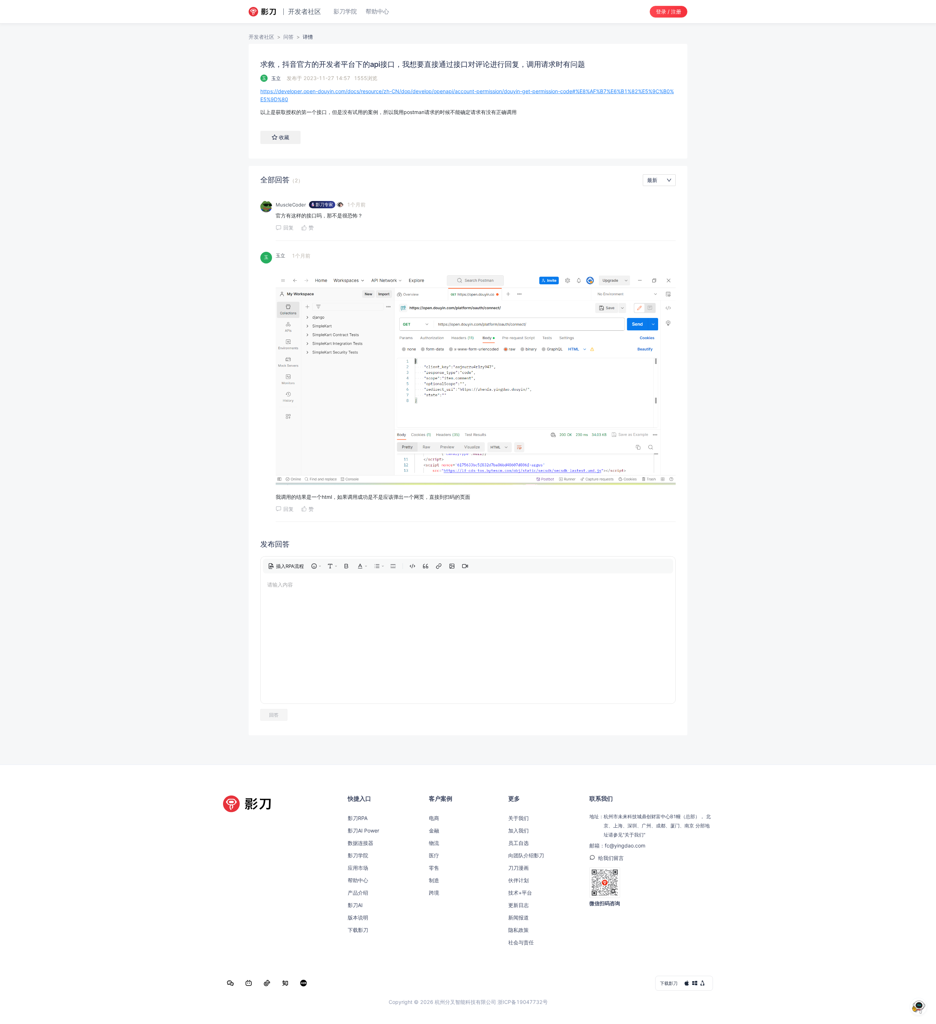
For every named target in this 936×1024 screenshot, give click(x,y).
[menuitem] (286, 566)
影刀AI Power (363, 830)
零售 (434, 868)
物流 (434, 843)
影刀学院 (358, 855)
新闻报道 (518, 917)
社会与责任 (521, 942)
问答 (288, 37)
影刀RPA (357, 818)
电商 (434, 818)
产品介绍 (358, 893)
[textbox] (468, 101)
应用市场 (358, 868)
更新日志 (518, 905)
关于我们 (518, 818)
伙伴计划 (518, 880)
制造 (434, 880)
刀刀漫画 (518, 868)
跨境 (434, 893)
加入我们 (518, 830)
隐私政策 (518, 930)
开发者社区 (261, 37)
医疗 (434, 855)
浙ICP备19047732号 (523, 1002)
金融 (434, 830)
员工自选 (518, 843)
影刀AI (355, 905)
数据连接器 (360, 843)
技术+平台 (520, 893)
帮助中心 (358, 880)
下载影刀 (358, 930)
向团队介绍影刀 (526, 855)
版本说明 (358, 917)
